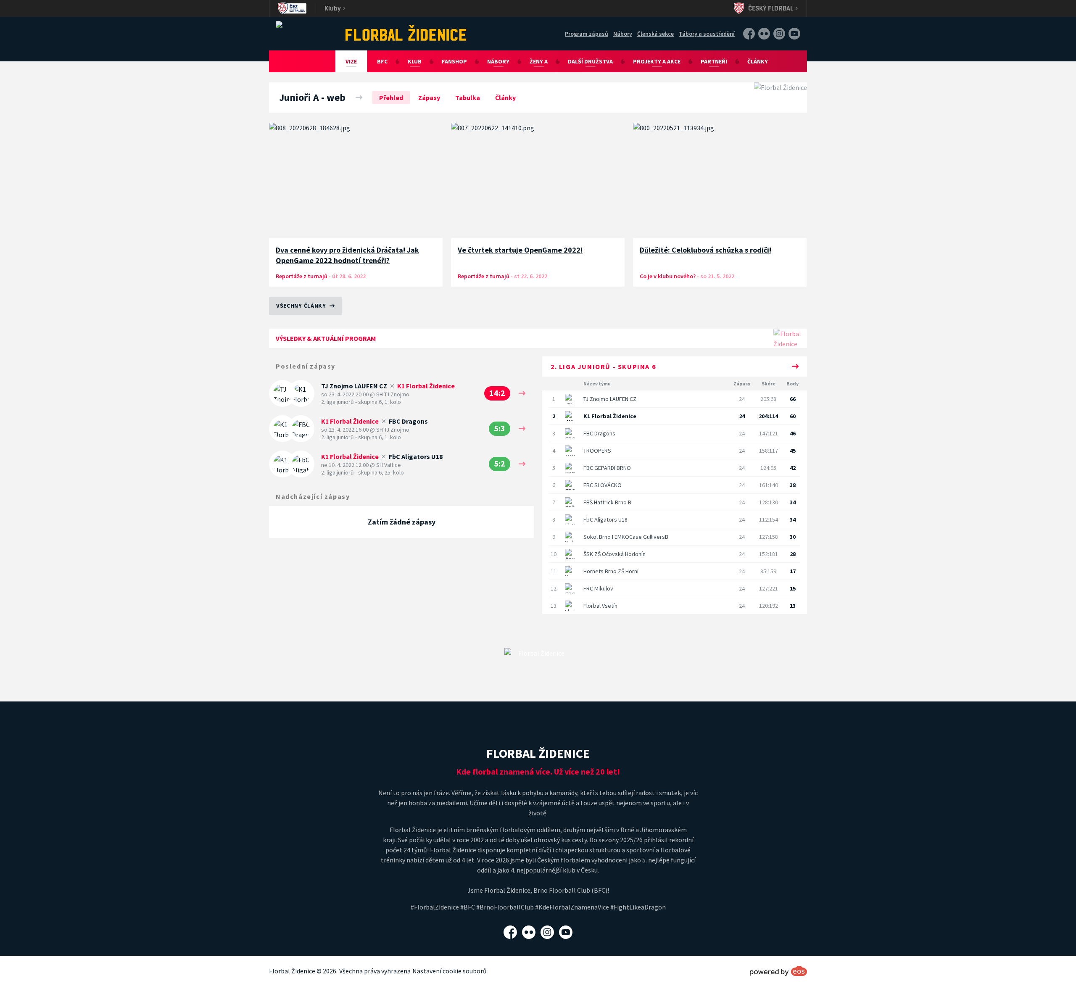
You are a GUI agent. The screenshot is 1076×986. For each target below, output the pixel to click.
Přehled (391, 97)
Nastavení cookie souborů (449, 971)
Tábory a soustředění (707, 33)
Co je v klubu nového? (668, 276)
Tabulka (467, 97)
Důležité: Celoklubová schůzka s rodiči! (705, 250)
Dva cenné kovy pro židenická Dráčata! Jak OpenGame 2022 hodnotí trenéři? (347, 255)
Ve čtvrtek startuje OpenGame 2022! (520, 250)
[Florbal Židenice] (406, 32)
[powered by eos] (778, 971)
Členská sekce (655, 33)
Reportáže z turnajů (301, 276)
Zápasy (429, 97)
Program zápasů (586, 33)
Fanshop (454, 61)
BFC (382, 61)
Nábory (622, 33)
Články (757, 61)
